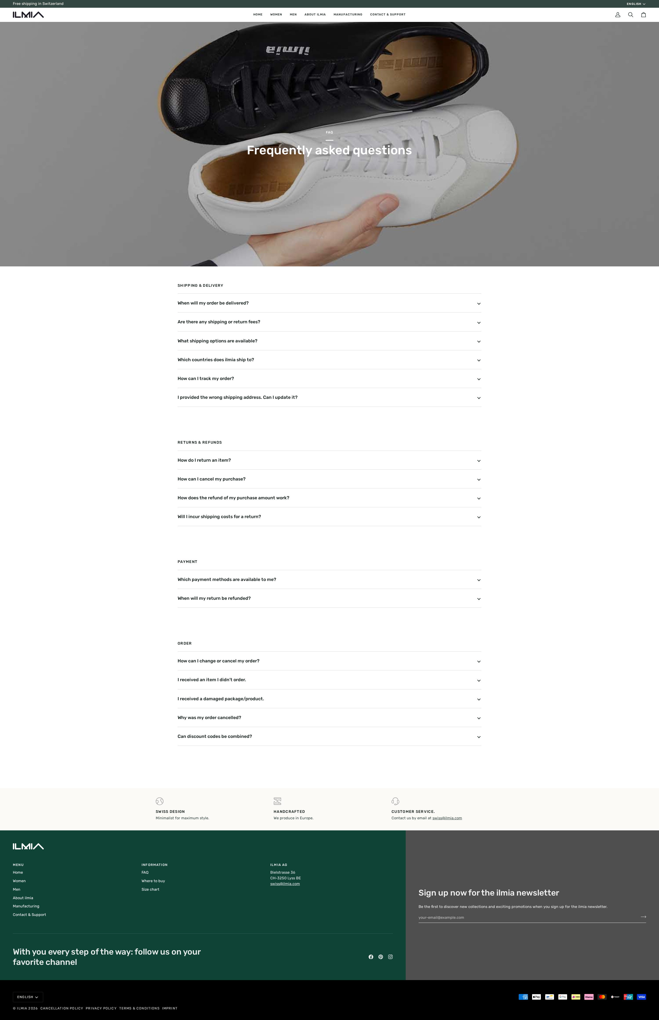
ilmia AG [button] (278, 865)
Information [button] (155, 865)
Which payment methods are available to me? (227, 579)
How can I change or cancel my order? (218, 660)
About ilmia (23, 898)
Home (18, 872)
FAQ (145, 872)
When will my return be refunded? (214, 598)
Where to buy (153, 881)
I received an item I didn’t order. (212, 679)
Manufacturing (26, 906)
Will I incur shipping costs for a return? (219, 516)
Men (16, 889)
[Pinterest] (380, 957)
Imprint (170, 1008)
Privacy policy (101, 1008)
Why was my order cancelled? (209, 717)
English (634, 4)
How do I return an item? (204, 460)
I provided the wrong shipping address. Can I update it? (238, 397)
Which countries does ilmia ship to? (216, 359)
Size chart (150, 889)
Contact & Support (29, 914)
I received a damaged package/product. (221, 698)
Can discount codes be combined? (215, 736)
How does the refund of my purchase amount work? (233, 497)
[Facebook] (371, 957)
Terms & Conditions (139, 1008)
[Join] (642, 917)
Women (19, 881)
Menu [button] (18, 865)
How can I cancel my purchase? (212, 479)
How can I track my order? (206, 378)
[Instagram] (390, 957)
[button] (276, 15)
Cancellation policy (61, 1008)
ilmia (22, 1008)
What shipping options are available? (217, 340)
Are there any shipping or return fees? (219, 321)
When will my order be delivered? (213, 303)
